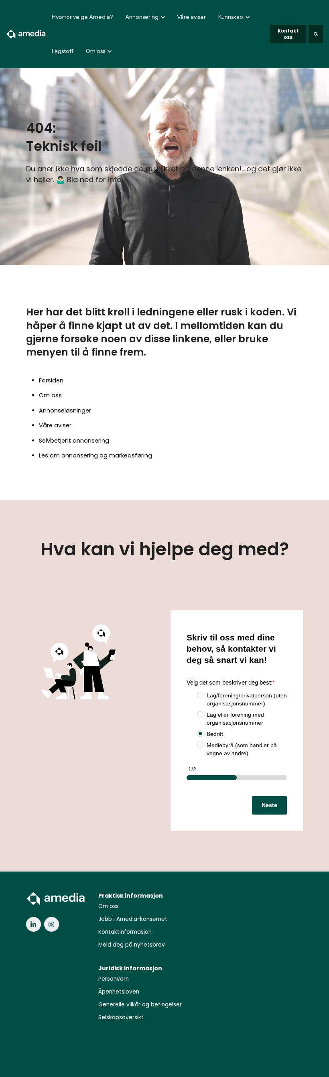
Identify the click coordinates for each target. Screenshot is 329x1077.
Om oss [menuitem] (108, 906)
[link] (26, 34)
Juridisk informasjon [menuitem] (130, 968)
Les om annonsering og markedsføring (95, 455)
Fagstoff (62, 51)
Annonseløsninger (65, 410)
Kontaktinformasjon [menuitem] (125, 932)
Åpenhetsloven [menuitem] (118, 992)
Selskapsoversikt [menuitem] (121, 1017)
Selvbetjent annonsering (74, 441)
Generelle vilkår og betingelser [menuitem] (140, 1004)
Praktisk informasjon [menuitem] (130, 896)
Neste (269, 805)
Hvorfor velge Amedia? (82, 16)
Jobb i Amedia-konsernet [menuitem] (132, 919)
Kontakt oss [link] (288, 34)
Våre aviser (191, 16)
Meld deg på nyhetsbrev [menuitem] (131, 945)
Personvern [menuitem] (113, 979)
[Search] (316, 34)
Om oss (50, 395)
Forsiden (51, 380)
